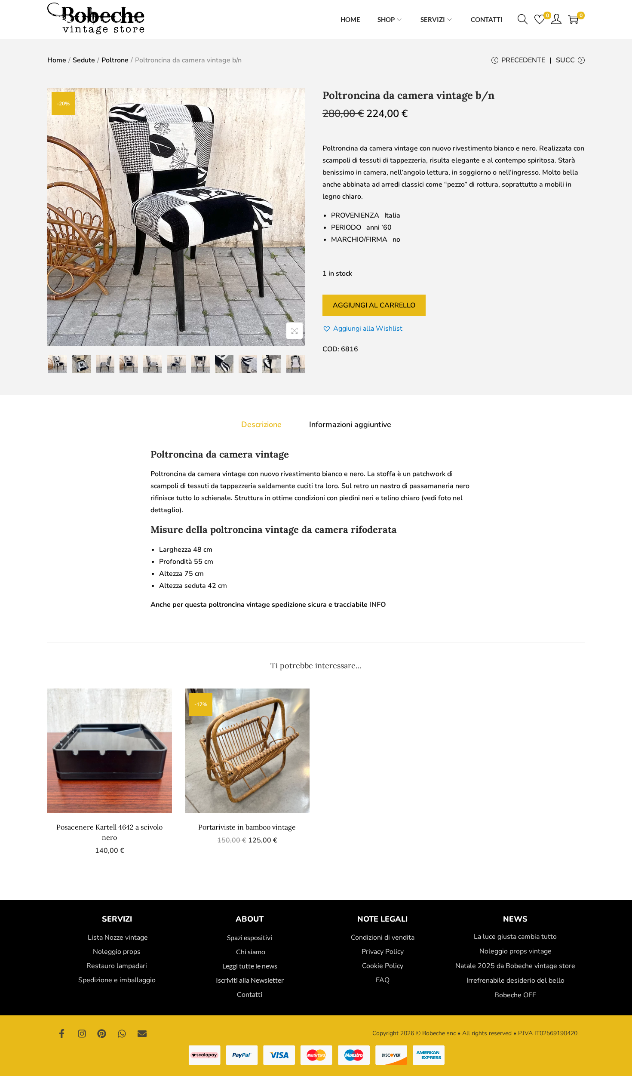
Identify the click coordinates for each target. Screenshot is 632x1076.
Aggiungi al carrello (374, 305)
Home (56, 60)
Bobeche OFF (515, 995)
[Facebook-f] (62, 1033)
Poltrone (115, 60)
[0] (539, 19)
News (515, 919)
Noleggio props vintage (515, 951)
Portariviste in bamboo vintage (247, 827)
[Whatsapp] (122, 1033)
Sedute (84, 60)
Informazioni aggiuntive (350, 424)
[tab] (261, 424)
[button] (362, 329)
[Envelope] (142, 1033)
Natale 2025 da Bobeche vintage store (515, 966)
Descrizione (261, 424)
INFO (377, 604)
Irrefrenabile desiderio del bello (515, 980)
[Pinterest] (102, 1033)
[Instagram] (82, 1033)
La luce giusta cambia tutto (515, 936)
